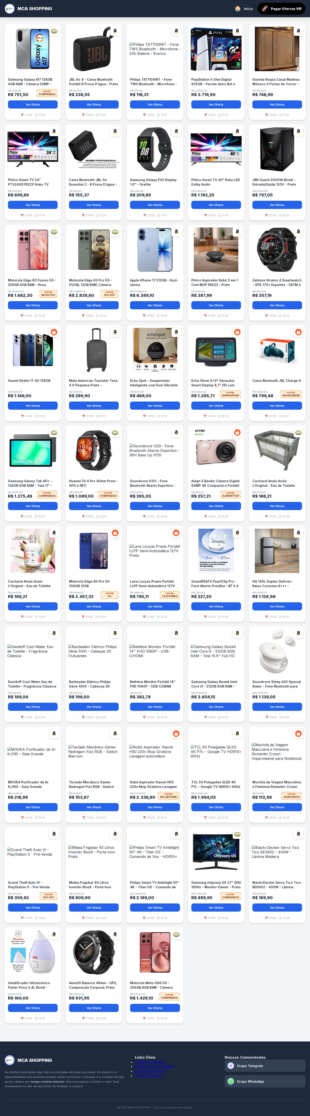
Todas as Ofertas (149, 1062)
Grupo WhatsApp (150, 1071)
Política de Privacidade (154, 1066)
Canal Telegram (148, 1075)
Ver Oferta (33, 104)
